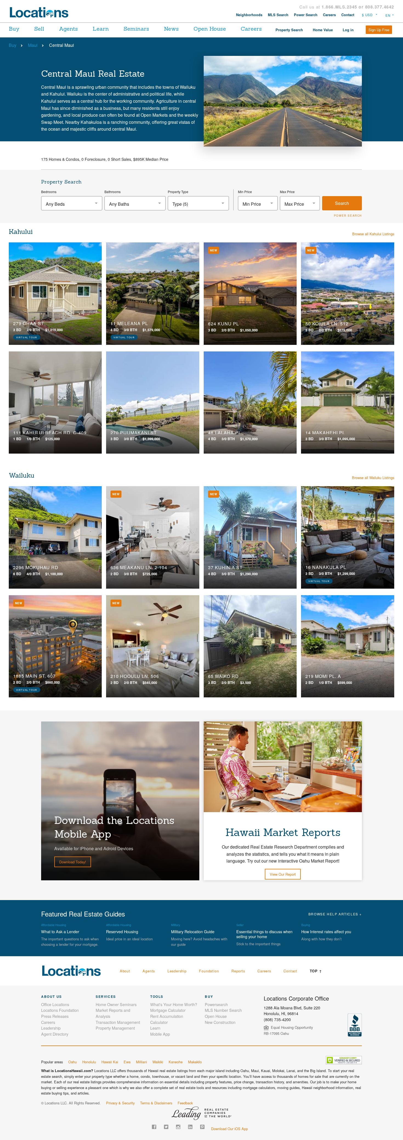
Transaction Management (118, 1022)
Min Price (245, 191)
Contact (347, 14)
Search (342, 203)
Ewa (127, 1061)
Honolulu (89, 1061)
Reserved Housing (122, 931)
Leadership (177, 970)
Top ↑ (316, 971)
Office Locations (55, 1004)
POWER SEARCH (348, 215)
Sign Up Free (378, 29)
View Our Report (283, 874)
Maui (33, 45)
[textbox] (72, 204)
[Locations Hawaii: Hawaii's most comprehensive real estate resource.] (41, 12)
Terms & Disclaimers (156, 1102)
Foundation (209, 970)
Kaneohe (176, 1061)
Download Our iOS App (229, 1128)
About (125, 970)
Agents (68, 28)
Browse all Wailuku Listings (373, 477)
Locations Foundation (60, 1010)
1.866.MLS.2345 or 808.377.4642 (358, 7)
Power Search (305, 14)
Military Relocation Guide (192, 931)
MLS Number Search (223, 1010)
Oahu (72, 1061)
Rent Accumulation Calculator (166, 1019)
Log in (348, 29)
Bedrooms (48, 191)
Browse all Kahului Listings (373, 233)
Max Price (287, 191)
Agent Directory (54, 1034)
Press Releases (55, 1016)
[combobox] (71, 203)
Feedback (185, 1102)
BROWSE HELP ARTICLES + (335, 914)
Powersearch (216, 1004)
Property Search (289, 29)
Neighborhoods (249, 14)
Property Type (178, 191)
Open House (210, 28)
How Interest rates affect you (326, 931)
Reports (238, 970)
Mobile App (160, 1034)
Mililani (141, 1061)
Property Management (115, 1028)
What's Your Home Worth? (173, 1004)
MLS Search (278, 14)
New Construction (220, 1022)
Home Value (323, 29)
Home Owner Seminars (116, 1004)
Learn (101, 28)
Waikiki (157, 1061)
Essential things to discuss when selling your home (264, 934)
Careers (329, 14)
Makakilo (195, 1061)
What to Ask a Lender (60, 931)
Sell (39, 28)
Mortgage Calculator (168, 1010)
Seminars (136, 28)
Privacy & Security (120, 1102)
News (171, 28)
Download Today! (72, 861)
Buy (14, 28)
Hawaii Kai (109, 1061)
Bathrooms (112, 191)
